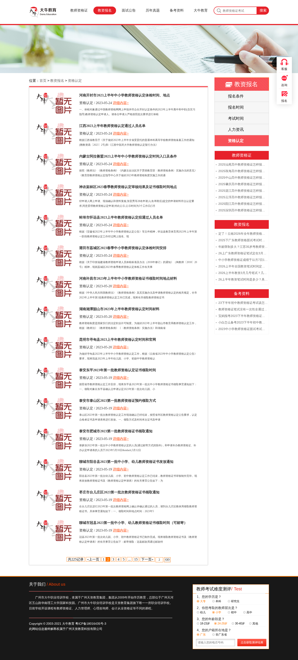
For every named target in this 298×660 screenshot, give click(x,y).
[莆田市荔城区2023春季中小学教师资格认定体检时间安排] (54, 255)
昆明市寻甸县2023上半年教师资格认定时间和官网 (117, 339)
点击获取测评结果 (252, 642)
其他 (255, 623)
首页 (42, 80)
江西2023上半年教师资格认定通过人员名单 (112, 126)
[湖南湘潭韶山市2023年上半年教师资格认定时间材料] (54, 316)
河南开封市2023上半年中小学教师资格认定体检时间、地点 (124, 95)
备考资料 (177, 10)
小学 (218, 612)
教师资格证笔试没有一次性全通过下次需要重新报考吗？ (242, 309)
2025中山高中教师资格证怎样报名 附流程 (242, 177)
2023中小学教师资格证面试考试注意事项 (242, 329)
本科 (218, 601)
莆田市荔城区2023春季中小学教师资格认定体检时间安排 (122, 248)
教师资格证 (79, 10)
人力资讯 (236, 129)
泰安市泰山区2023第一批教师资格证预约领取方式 (117, 400)
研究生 (235, 601)
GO (167, 559)
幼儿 (203, 612)
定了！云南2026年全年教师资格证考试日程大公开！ (242, 233)
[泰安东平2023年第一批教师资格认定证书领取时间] (54, 377)
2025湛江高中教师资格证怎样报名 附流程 (242, 190)
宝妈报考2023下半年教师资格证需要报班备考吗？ (242, 316)
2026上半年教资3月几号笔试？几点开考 (242, 273)
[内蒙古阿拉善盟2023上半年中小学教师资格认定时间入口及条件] (54, 164)
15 (136, 559)
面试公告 (129, 10)
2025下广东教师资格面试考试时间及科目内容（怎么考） (242, 240)
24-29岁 (222, 623)
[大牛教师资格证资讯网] (43, 12)
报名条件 (236, 96)
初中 (234, 612)
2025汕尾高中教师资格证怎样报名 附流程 (242, 164)
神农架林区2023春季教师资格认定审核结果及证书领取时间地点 (128, 187)
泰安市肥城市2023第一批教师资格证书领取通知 (115, 431)
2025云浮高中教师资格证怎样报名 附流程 (242, 197)
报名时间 (236, 107)
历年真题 (153, 10)
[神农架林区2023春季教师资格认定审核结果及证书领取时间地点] (54, 194)
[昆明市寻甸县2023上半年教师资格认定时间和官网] (54, 347)
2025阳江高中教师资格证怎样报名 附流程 (242, 203)
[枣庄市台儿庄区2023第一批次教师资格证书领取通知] (54, 500)
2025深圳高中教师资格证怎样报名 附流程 (242, 210)
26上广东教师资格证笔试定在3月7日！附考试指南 (242, 253)
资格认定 (75, 80)
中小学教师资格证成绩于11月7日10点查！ (242, 260)
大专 (203, 601)
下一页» (147, 559)
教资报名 (105, 10)
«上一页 (93, 559)
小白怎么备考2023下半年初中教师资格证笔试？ (242, 322)
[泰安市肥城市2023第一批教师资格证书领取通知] (54, 438)
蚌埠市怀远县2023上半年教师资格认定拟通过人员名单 (121, 217)
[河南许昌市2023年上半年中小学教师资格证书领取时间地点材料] (54, 286)
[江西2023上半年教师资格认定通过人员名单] (54, 133)
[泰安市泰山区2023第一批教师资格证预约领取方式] (54, 408)
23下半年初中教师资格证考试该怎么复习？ (242, 302)
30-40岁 (240, 623)
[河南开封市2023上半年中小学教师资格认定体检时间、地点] (54, 103)
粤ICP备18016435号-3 (90, 623)
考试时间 (236, 118)
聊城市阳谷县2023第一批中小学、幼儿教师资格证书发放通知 (126, 461)
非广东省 (221, 634)
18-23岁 (205, 623)
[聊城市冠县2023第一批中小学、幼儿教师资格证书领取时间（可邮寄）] (54, 530)
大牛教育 (201, 10)
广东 (203, 634)
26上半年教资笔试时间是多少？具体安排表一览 (242, 279)
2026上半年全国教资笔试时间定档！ (242, 266)
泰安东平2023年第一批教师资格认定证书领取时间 (117, 370)
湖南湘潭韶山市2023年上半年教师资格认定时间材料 (119, 309)
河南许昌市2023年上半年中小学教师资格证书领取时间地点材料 (128, 278)
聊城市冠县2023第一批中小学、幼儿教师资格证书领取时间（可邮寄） (133, 523)
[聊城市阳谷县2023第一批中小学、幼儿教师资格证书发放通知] (54, 469)
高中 (249, 612)
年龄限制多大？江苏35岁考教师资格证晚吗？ (242, 246)
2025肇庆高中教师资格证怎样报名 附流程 (242, 184)
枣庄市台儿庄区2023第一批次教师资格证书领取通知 (119, 492)
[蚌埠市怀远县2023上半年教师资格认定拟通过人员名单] (54, 225)
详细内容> (121, 103)
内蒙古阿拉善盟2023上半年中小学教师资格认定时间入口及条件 (128, 156)
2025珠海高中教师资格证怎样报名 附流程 (242, 171)
